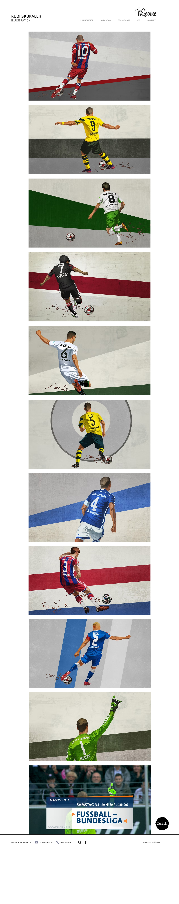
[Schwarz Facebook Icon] (86, 842)
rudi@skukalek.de (46, 842)
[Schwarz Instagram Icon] (80, 842)
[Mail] (36, 842)
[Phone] (57, 842)
